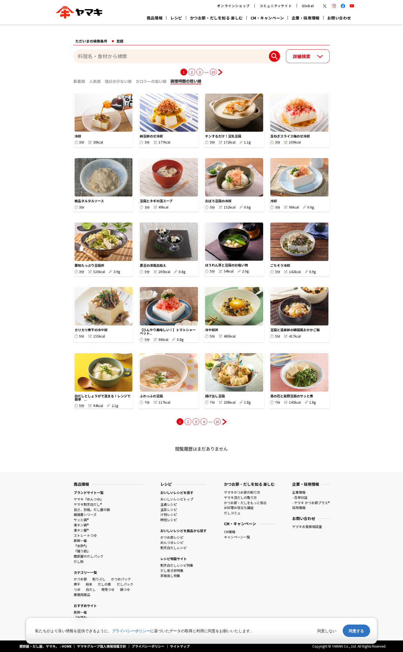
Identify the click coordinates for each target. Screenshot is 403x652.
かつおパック (121, 579)
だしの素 (104, 584)
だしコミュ (232, 512)
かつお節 (80, 579)
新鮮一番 (80, 540)
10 (213, 72)
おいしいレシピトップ (176, 499)
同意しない (326, 630)
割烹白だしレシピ (173, 547)
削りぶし (99, 579)
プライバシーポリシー (131, 630)
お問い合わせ (339, 18)
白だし (91, 589)
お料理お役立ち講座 (239, 507)
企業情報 (298, 492)
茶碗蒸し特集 (170, 575)
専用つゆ (107, 589)
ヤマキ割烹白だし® (88, 504)
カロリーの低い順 (151, 81)
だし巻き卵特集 (171, 570)
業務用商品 (82, 594)
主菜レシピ (168, 509)
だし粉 (79, 561)
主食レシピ (168, 504)
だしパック (125, 584)
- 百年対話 (299, 497)
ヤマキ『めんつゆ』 (88, 499)
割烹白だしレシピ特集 (176, 565)
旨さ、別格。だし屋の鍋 (92, 509)
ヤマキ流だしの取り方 (240, 497)
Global (308, 5)
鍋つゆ (125, 589)
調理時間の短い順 (186, 81)
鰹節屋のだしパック (88, 556)
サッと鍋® (81, 519)
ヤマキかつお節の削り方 (242, 492)
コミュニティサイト (276, 5)
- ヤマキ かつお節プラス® (311, 502)
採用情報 (298, 507)
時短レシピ (168, 519)
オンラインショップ (233, 5)
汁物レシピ (168, 514)
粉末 (89, 584)
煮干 (77, 584)
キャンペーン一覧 (237, 537)
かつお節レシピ (171, 537)
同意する (356, 630)
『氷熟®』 (81, 545)
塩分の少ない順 (118, 81)
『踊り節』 (82, 551)
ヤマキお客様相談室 (307, 526)
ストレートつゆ (85, 535)
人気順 (95, 81)
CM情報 (229, 531)
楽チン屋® (81, 530)
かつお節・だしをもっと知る (245, 502)
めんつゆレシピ (171, 542)
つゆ (77, 589)
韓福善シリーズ (85, 514)
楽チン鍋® (81, 524)
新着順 (79, 81)
